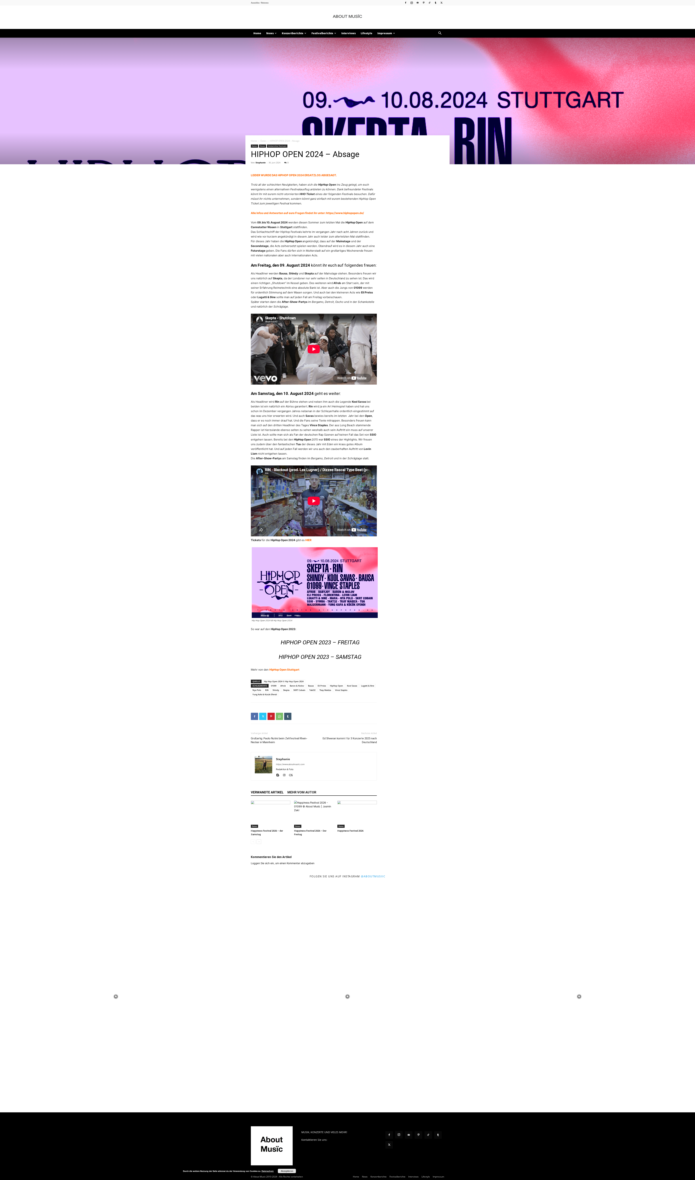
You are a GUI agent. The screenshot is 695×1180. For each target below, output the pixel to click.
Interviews (348, 33)
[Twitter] (441, 2)
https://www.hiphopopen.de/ (345, 213)
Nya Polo (256, 690)
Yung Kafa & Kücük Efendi (264, 694)
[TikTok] (429, 2)
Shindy (276, 690)
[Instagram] (411, 2)
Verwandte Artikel (267, 792)
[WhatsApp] (279, 716)
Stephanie (261, 162)
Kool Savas (352, 685)
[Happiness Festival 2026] (357, 814)
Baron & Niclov (297, 685)
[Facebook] (405, 2)
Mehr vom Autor (301, 792)
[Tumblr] (435, 2)
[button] (439, 33)
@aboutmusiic (373, 876)
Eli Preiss (322, 685)
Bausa (311, 685)
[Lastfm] (292, 775)
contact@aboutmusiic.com (344, 1139)
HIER (308, 540)
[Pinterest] (423, 2)
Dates (263, 140)
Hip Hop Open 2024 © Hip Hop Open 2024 (284, 681)
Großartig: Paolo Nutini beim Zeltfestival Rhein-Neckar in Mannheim (279, 740)
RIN (267, 690)
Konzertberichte (292, 33)
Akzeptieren (287, 1171)
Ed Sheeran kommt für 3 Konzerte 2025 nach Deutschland (350, 740)
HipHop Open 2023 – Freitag (320, 642)
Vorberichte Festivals (277, 146)
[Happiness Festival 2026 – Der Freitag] (314, 814)
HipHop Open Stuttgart (284, 669)
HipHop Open (336, 685)
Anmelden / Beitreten (260, 3)
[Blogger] (279, 775)
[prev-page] (253, 841)
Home (257, 33)
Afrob (283, 685)
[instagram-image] (116, 996)
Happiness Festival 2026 (350, 830)
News (270, 33)
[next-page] (259, 841)
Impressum (384, 33)
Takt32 (312, 690)
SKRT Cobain (299, 690)
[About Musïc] (347, 17)
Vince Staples (341, 690)
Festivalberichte (322, 33)
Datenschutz (268, 1171)
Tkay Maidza (325, 690)
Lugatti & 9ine (367, 685)
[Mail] (417, 2)
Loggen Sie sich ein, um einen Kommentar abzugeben (282, 863)
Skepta (286, 690)
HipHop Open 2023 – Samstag (320, 656)
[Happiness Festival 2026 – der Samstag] (270, 814)
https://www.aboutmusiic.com (290, 764)
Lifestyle (366, 33)
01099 (273, 685)
